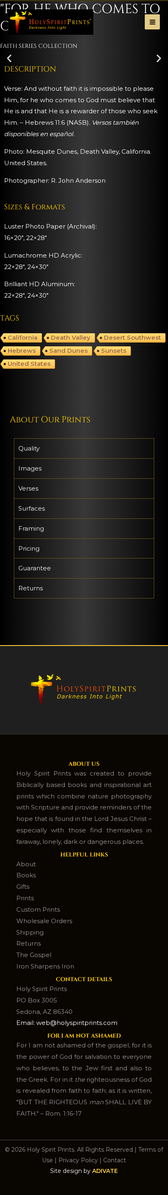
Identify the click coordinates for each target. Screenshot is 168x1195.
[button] (9, 58)
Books (26, 875)
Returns (28, 943)
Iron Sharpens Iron (45, 966)
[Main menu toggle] (152, 21)
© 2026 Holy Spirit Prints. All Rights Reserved (69, 1149)
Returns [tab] (30, 588)
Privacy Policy (78, 1160)
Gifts (22, 886)
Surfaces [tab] (31, 508)
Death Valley (71, 337)
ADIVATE (105, 1171)
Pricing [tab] (29, 548)
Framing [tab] (31, 528)
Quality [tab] (29, 448)
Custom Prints (38, 909)
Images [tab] (30, 468)
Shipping (30, 932)
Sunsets (113, 350)
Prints (25, 898)
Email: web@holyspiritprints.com (66, 1023)
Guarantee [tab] (34, 568)
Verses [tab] (28, 488)
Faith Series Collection (38, 46)
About (26, 864)
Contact (114, 1160)
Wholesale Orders (44, 921)
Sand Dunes (68, 350)
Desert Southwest (132, 337)
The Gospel (33, 955)
